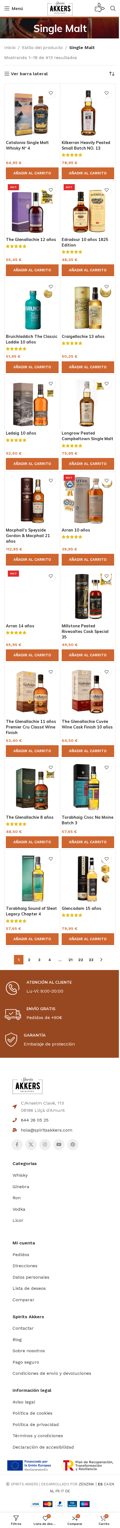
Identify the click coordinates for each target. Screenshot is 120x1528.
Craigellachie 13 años (83, 336)
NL (52, 1491)
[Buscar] (113, 8)
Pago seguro (26, 1362)
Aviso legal (24, 1402)
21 (70, 959)
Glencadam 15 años (81, 908)
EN (111, 1484)
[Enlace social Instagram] (45, 1144)
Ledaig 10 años (21, 433)
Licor (18, 1220)
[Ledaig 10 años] (32, 402)
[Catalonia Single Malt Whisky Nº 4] (32, 111)
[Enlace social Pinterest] (72, 1144)
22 (80, 959)
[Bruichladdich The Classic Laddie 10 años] (32, 305)
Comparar (23, 1299)
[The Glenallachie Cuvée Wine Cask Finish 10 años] (88, 690)
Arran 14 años (20, 625)
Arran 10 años (76, 530)
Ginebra (21, 1186)
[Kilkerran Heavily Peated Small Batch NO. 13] (88, 111)
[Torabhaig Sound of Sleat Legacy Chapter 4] (32, 877)
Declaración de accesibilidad (43, 1447)
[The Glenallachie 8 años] (32, 786)
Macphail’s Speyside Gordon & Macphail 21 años (28, 536)
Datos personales (31, 1277)
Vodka (19, 1209)
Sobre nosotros (29, 1350)
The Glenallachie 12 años (31, 239)
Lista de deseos (29, 1288)
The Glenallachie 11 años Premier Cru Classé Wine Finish (31, 727)
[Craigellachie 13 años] (88, 305)
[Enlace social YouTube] (58, 1144)
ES (100, 1484)
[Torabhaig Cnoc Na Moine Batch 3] (88, 786)
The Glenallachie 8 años (30, 817)
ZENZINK (86, 1484)
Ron (17, 1197)
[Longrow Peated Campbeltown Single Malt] (88, 402)
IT (62, 1491)
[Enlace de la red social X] (31, 1144)
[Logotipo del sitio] (59, 8)
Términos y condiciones (38, 1435)
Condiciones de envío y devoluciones (52, 1373)
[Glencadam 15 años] (88, 877)
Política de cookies (32, 1413)
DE (67, 1491)
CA (106, 1484)
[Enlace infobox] (100, 8)
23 (91, 959)
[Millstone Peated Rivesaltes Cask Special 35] (88, 595)
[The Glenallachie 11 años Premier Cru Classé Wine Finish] (32, 690)
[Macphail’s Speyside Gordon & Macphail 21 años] (32, 499)
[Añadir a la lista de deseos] (51, 93)
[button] (32, 173)
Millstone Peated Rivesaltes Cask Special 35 (85, 631)
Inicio (10, 47)
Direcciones (25, 1265)
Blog (17, 1339)
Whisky (20, 1175)
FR (58, 1491)
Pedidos (21, 1254)
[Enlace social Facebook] (17, 1144)
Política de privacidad (36, 1424)
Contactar (23, 1328)
